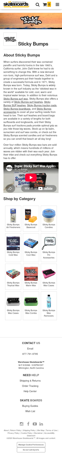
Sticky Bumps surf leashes (28, 102)
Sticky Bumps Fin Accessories (49, 255)
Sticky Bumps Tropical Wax (13, 284)
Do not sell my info (31, 450)
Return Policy (15, 430)
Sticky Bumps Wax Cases (49, 284)
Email (30, 348)
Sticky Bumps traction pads (41, 105)
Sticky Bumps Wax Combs (31, 311)
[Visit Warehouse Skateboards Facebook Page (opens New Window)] (28, 424)
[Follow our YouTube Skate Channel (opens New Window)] (34, 424)
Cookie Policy (26, 433)
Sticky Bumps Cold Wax (13, 253)
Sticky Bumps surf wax (15, 98)
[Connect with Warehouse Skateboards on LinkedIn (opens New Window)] (41, 424)
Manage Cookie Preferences (31, 445)
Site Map (40, 430)
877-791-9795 (30, 353)
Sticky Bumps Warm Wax (31, 284)
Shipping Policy (29, 430)
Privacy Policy (13, 433)
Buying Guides (30, 405)
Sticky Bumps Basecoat (31, 226)
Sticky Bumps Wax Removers (49, 313)
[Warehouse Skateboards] (18, 4)
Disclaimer (38, 433)
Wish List (30, 411)
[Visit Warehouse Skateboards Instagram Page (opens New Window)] (21, 424)
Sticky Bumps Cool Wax (31, 253)
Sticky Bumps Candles (49, 226)
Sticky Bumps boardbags (16, 108)
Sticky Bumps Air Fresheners (13, 226)
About (6, 430)
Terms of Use (51, 430)
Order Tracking (30, 386)
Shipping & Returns (30, 380)
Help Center (30, 391)
